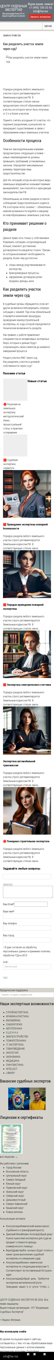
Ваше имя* (8, 911)
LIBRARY (10, 1072)
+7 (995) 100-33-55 (40, 7)
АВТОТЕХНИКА (14, 1028)
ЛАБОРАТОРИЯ (14, 1024)
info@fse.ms (40, 11)
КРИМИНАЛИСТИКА (17, 1016)
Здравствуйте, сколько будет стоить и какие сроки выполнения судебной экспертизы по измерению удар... (29, 1254)
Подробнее (33, 1351)
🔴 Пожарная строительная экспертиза (26, 841)
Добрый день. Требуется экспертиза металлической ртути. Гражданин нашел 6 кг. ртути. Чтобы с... (28, 1282)
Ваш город (8, 935)
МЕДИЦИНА (12, 1060)
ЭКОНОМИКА (13, 1056)
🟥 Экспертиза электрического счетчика (27, 684)
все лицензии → (9, 1156)
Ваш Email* (8, 904)
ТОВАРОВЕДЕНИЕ (15, 1048)
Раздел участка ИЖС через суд (20, 357)
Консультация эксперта (12, 1218)
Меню (48, 26)
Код (11, 884)
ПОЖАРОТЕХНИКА (16, 1040)
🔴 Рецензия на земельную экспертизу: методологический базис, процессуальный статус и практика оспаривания (13, 418)
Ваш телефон (10, 923)
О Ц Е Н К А (12, 1032)
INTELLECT (11, 1068)
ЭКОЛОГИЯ (12, 1052)
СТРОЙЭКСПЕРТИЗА (17, 1012)
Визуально (6, 884)
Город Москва (13, 1167)
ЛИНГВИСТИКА (14, 1064)
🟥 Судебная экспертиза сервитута (10, 464)
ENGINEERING (13, 1020)
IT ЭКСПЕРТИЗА (15, 1044)
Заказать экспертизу (40, 16)
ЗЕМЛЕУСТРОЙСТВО (12, 35)
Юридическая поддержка (14, 990)
